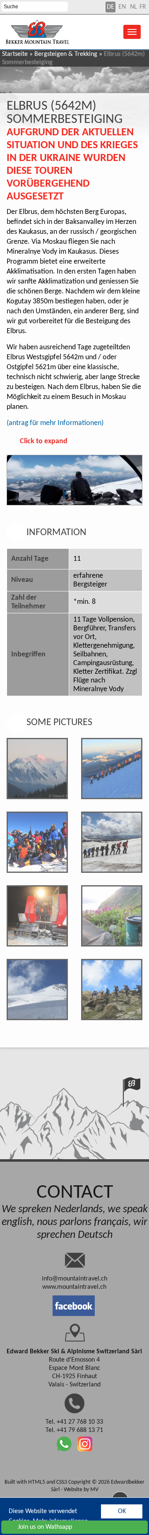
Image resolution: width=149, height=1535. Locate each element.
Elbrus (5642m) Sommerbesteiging (65, 113)
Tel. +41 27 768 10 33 (74, 1422)
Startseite (15, 54)
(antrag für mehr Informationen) (55, 423)
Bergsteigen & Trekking (65, 54)
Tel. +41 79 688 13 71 (74, 1430)
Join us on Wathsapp (45, 1527)
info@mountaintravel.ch (74, 1279)
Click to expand (43, 441)
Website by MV (81, 1490)
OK (122, 1511)
